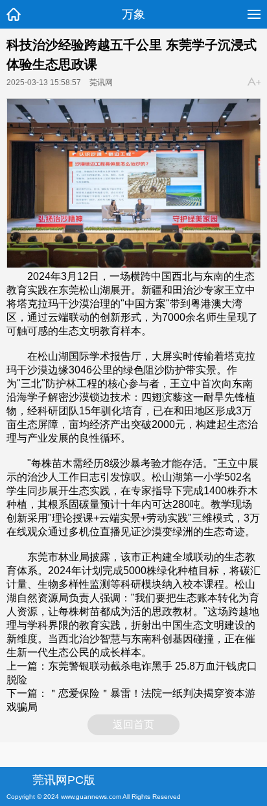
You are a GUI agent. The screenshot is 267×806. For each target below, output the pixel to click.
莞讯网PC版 (63, 780)
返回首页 (133, 724)
